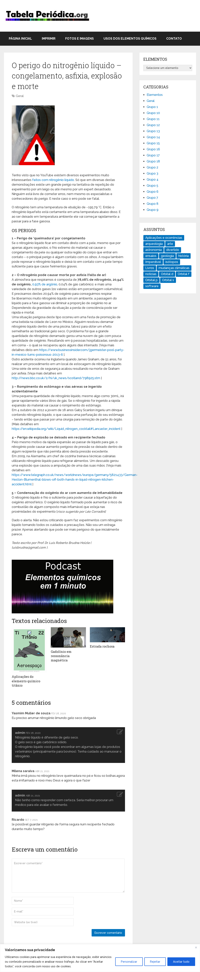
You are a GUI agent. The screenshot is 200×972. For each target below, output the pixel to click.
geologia (167, 256)
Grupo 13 (153, 131)
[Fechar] (196, 947)
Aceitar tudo (181, 961)
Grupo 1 (152, 107)
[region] (100, 958)
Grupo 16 (153, 149)
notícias (150, 274)
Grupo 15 (153, 143)
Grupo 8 (152, 204)
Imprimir (48, 38)
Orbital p (151, 280)
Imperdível (153, 262)
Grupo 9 (152, 210)
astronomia (153, 250)
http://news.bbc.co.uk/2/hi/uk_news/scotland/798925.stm (56, 378)
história (183, 256)
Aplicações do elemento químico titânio (26, 680)
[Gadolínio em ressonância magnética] (68, 637)
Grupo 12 (153, 125)
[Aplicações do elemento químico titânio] (29, 650)
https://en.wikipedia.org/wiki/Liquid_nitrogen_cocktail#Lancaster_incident (66, 429)
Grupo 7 (152, 198)
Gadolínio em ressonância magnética (61, 655)
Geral (20, 96)
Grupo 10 (153, 113)
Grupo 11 (153, 119)
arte (170, 244)
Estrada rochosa (102, 646)
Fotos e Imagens (79, 38)
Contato (174, 38)
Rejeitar (155, 961)
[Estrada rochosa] (107, 634)
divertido (172, 250)
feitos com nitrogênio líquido (53, 180)
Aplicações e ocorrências (163, 238)
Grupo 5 (152, 185)
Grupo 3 (152, 173)
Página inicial (20, 38)
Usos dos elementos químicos (130, 38)
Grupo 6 (152, 191)
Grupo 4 (152, 179)
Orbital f (183, 274)
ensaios (150, 256)
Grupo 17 (153, 155)
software (152, 286)
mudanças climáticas (174, 268)
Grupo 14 (153, 137)
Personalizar (129, 961)
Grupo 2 (152, 167)
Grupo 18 (153, 161)
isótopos (171, 262)
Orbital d (167, 274)
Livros (149, 268)
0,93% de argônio (44, 284)
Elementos (155, 95)
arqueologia (154, 244)
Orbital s (168, 280)
